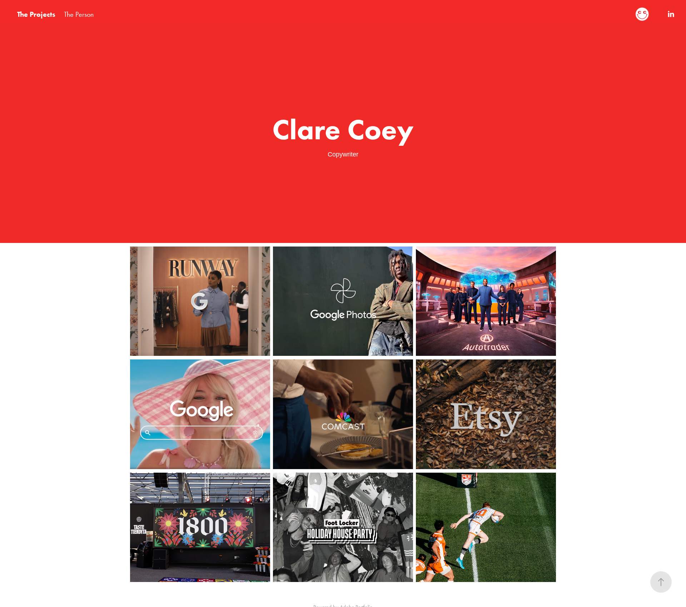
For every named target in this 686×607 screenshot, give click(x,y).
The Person (79, 14)
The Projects (36, 14)
